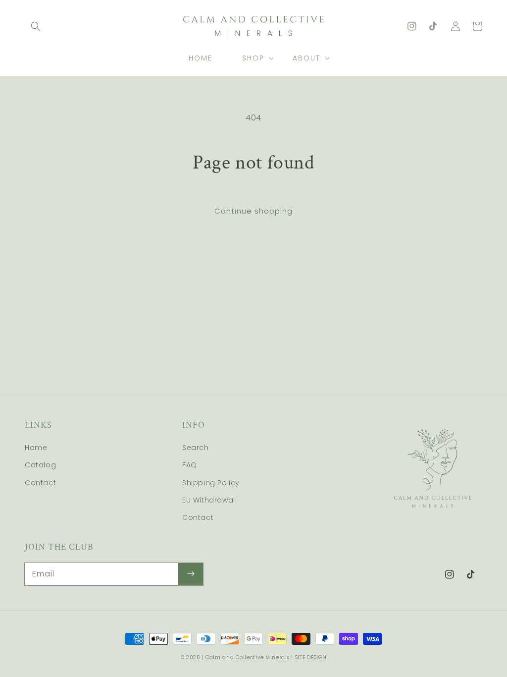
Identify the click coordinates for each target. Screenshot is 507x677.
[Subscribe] (190, 574)
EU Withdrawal (208, 500)
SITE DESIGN (311, 657)
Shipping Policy (211, 483)
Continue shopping (253, 211)
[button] (36, 26)
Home (36, 447)
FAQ (189, 465)
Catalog (40, 465)
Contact (40, 483)
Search (195, 447)
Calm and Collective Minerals (247, 657)
